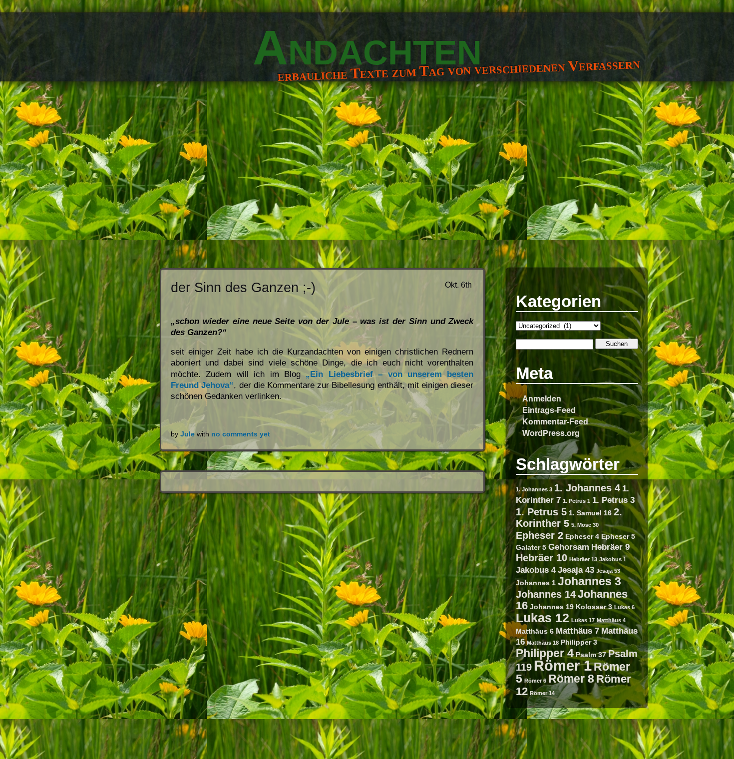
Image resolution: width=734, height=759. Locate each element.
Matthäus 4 (611, 620)
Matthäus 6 (535, 631)
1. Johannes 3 (534, 489)
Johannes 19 (552, 607)
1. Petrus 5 (541, 511)
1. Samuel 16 (590, 513)
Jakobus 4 (536, 570)
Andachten (367, 47)
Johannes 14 (546, 594)
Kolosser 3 (594, 607)
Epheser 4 (582, 536)
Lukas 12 (542, 618)
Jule (187, 434)
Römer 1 (563, 665)
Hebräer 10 (541, 557)
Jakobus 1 (612, 559)
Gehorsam (568, 547)
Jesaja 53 (608, 571)
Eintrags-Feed (549, 409)
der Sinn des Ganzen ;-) (243, 287)
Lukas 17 (583, 620)
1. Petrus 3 (613, 500)
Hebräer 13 (583, 559)
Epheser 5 (618, 536)
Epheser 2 (539, 535)
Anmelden (541, 398)
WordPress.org (551, 432)
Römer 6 (535, 681)
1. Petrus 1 (576, 501)
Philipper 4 (545, 653)
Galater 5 (531, 547)
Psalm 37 (591, 655)
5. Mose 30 (585, 525)
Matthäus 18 (543, 643)
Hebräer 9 (610, 547)
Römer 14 (542, 693)
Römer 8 (571, 678)
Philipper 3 (579, 642)
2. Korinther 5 (569, 517)
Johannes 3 (589, 581)
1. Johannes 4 (587, 487)
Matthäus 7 (577, 631)
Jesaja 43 (576, 570)
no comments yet (240, 434)
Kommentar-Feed (555, 421)
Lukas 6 (624, 607)
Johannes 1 (536, 583)
